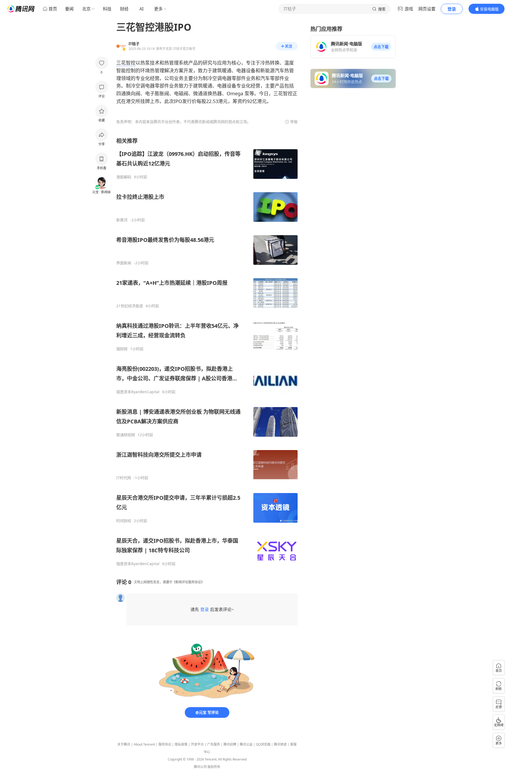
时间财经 (123, 521)
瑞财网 (121, 349)
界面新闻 (123, 263)
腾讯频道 (280, 744)
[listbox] (207, 352)
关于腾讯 (123, 744)
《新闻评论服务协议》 (188, 582)
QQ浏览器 (263, 744)
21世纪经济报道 (129, 306)
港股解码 (123, 177)
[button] (381, 47)
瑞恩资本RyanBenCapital (137, 392)
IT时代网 (123, 478)
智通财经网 (125, 435)
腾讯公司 (200, 767)
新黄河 (121, 220)
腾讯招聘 (229, 744)
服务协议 (164, 744)
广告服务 (213, 744)
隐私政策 (181, 744)
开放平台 (197, 744)
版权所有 (213, 767)
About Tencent (144, 744)
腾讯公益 (246, 744)
